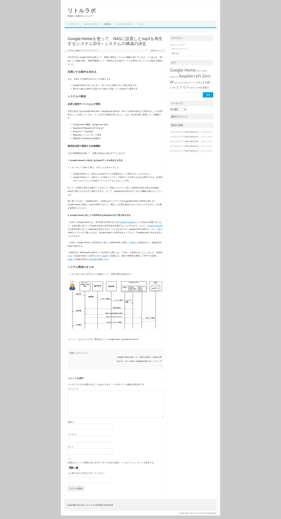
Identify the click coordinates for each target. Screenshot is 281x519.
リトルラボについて (124, 24)
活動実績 (107, 24)
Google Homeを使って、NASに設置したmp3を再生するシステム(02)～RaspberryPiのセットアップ (139, 361)
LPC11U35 (201, 71)
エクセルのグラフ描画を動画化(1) (184, 151)
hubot (93, 259)
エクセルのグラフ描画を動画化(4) (184, 137)
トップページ (72, 24)
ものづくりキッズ (179, 49)
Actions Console (127, 222)
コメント (73, 389)
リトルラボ (81, 10)
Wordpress (211, 513)
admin (77, 50)
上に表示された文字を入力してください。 (87, 473)
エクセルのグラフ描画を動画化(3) (184, 141)
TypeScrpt (177, 83)
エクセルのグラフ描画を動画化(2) (184, 146)
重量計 (206, 87)
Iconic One (184, 513)
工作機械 (199, 88)
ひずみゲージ (188, 82)
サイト (71, 447)
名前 (71, 422)
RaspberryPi (174, 77)
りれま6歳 (202, 82)
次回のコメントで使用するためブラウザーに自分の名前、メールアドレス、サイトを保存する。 (112, 462)
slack (133, 242)
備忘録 (192, 88)
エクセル (183, 87)
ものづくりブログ (91, 24)
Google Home (114, 339)
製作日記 (98, 339)
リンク (141, 24)
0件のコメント (157, 50)
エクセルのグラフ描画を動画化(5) (184, 132)
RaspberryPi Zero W (129, 339)
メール (72, 434)
